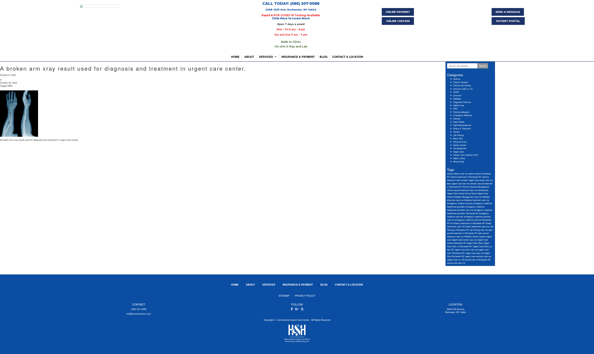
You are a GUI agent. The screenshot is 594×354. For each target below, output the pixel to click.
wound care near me (456, 262)
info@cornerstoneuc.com (138, 313)
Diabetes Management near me (468, 196)
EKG (455, 108)
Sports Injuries (459, 145)
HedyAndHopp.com (302, 341)
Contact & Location (347, 57)
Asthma (456, 78)
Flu (451, 223)
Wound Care (458, 161)
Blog (323, 57)
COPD (456, 92)
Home (235, 57)
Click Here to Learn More (291, 18)
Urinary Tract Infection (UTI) (465, 154)
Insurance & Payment (298, 57)
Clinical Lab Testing (462, 85)
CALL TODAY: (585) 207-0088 (290, 3)
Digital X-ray (458, 105)
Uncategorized (459, 148)
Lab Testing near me (478, 229)
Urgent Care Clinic (475, 243)
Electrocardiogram (461, 111)
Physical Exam (460, 141)
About (249, 57)
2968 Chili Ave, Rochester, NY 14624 (290, 9)
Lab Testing (458, 135)
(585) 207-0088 (138, 309)
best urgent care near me (458, 183)
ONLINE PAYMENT (398, 11)
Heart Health (458, 121)
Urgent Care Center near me (464, 239)
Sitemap (284, 295)
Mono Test (458, 138)
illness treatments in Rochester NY (469, 223)
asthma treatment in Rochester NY (466, 176)
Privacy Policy (305, 295)
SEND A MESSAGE (507, 11)
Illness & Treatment (462, 128)
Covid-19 (457, 95)
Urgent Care (458, 151)
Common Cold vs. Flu (463, 88)
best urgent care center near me (478, 180)
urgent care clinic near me (466, 249)
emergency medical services (460, 203)
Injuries (456, 131)
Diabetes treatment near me (476, 200)
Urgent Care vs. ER (456, 259)
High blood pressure (462, 125)
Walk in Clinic (459, 158)
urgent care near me (474, 253)
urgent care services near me (478, 256)
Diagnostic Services (462, 102)
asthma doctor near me (457, 173)
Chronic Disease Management (475, 186)
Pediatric (468, 236)
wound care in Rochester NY (478, 259)
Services (266, 57)
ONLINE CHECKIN (398, 21)
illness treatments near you (477, 226)
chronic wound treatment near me (462, 190)
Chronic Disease (460, 82)
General (456, 118)
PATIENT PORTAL (508, 21)
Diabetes (457, 98)
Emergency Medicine (462, 115)
